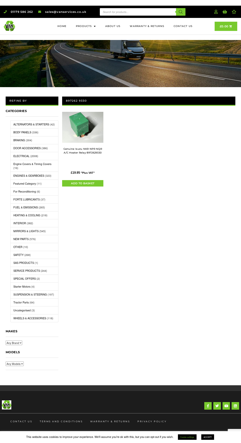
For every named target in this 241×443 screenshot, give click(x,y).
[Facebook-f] (208, 406)
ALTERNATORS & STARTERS (31, 124)
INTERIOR (19, 223)
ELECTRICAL (21, 156)
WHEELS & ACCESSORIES (29, 318)
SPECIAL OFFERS (24, 278)
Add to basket (82, 183)
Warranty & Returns (110, 421)
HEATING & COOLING (26, 215)
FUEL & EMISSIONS (25, 207)
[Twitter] (217, 406)
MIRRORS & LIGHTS (26, 231)
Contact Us (21, 421)
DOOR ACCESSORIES (27, 148)
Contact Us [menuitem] (183, 26)
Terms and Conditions (61, 421)
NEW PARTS (21, 239)
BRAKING (19, 140)
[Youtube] (226, 406)
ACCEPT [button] (208, 436)
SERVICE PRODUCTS (26, 271)
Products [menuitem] (84, 26)
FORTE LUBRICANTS (26, 199)
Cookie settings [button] (187, 436)
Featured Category (24, 183)
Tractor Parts (21, 302)
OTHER (17, 247)
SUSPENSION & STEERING (30, 294)
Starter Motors (22, 286)
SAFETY (18, 255)
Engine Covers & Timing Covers (32, 164)
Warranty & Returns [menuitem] (147, 26)
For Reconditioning (24, 191)
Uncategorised (22, 310)
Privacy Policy (152, 421)
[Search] (180, 12)
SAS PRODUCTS (23, 263)
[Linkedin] (235, 406)
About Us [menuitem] (112, 26)
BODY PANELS (22, 132)
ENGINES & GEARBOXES (28, 175)
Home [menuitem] (61, 26)
